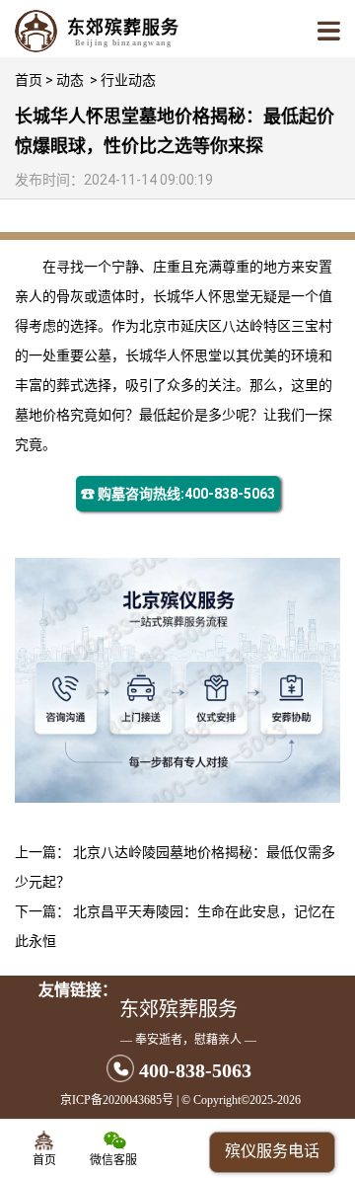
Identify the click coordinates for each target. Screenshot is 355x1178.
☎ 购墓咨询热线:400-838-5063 (178, 494)
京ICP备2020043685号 (117, 1100)
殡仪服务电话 (272, 1150)
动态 (70, 80)
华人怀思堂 (214, 296)
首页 (28, 80)
